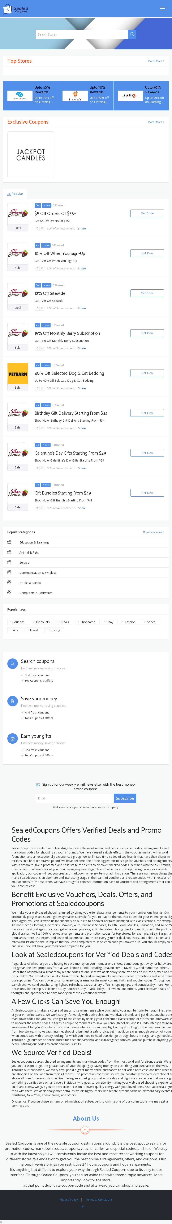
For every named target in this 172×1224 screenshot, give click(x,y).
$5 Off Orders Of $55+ (55, 213)
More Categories (153, 532)
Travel (34, 630)
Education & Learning (34, 542)
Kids (15, 630)
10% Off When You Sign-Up (60, 253)
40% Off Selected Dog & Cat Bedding (69, 373)
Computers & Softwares (36, 593)
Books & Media (30, 583)
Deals (65, 622)
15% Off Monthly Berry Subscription (67, 333)
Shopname (88, 622)
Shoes (151, 622)
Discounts (43, 622)
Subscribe (125, 798)
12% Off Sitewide (50, 293)
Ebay (110, 622)
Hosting (55, 630)
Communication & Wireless (38, 573)
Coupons (18, 622)
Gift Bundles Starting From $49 (63, 493)
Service (24, 563)
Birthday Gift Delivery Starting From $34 (71, 413)
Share (82, 228)
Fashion (130, 622)
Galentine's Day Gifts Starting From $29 (70, 453)
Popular (17, 194)
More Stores (155, 61)
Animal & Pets (29, 552)
